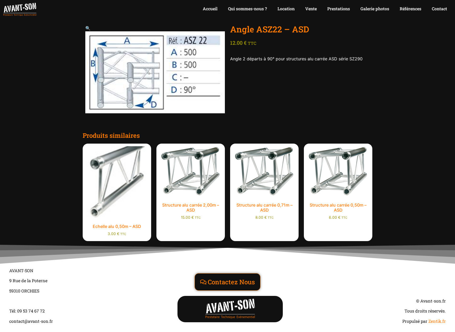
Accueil (210, 8)
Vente (311, 8)
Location (286, 8)
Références (410, 8)
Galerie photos (374, 8)
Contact (439, 8)
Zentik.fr (437, 321)
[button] (88, 28)
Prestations (338, 8)
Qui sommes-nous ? (247, 8)
